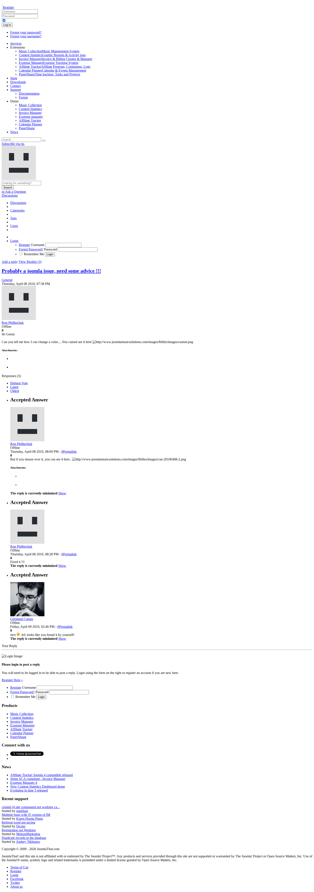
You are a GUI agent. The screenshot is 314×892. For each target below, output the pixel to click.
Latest (14, 387)
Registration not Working (19, 830)
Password (50, 249)
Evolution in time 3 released (29, 790)
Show (62, 493)
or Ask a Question (14, 191)
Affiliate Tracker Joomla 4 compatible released (41, 775)
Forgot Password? (31, 249)
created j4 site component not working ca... (31, 807)
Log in (7, 25)
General (7, 280)
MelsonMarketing (28, 834)
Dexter (20, 826)
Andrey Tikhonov (28, 841)
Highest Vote (19, 383)
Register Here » (12, 680)
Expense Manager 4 (23, 782)
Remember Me (34, 254)
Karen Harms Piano (29, 818)
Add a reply (10, 262)
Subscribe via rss (13, 144)
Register (8, 7)
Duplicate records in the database (24, 838)
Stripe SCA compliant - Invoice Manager (37, 779)
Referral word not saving (18, 822)
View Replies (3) (30, 262)
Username (37, 245)
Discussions (10, 195)
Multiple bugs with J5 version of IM (26, 815)
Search (7, 187)
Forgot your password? (25, 32)
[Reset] (43, 140)
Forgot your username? (25, 36)
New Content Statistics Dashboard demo (37, 786)
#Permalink (69, 451)
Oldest (14, 391)
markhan (22, 811)
